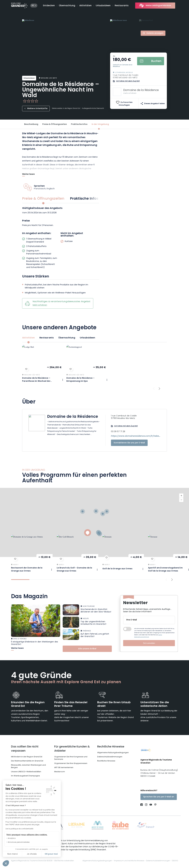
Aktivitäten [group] (28, 338)
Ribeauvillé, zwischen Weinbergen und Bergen (28, 766)
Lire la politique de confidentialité (19, 828)
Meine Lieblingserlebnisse (158, 5)
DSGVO (175, 860)
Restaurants (122, 5)
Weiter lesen (28, 174)
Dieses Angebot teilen (154, 103)
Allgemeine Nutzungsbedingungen (113, 752)
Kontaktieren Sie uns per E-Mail (129, 442)
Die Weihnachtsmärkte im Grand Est (27, 760)
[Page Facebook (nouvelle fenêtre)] (142, 805)
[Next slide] (159, 388)
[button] (5, 863)
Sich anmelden (149, 643)
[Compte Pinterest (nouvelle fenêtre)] (154, 805)
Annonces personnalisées (19, 842)
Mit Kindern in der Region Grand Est (26, 756)
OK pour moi (51, 854)
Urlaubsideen (103, 5)
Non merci (12, 854)
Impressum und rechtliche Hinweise (129, 860)
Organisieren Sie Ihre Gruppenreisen (70, 763)
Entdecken (49, 5)
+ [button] (181, 496)
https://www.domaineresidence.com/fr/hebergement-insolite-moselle (135, 436)
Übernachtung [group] (66, 338)
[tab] (20, 579)
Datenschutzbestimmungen (109, 756)
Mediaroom (59, 771)
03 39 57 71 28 (118, 431)
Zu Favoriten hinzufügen (126, 104)
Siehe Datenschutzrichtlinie (148, 636)
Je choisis (32, 854)
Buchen (156, 61)
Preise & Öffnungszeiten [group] (43, 199)
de (33, 5)
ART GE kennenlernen (63, 767)
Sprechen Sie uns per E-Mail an (158, 796)
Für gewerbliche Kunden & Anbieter (72, 749)
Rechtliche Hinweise (110, 747)
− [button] (181, 500)
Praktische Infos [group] (84, 199)
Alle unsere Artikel (87, 648)
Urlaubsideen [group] (87, 338)
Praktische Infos (79, 124)
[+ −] (94, 522)
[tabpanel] (60, 238)
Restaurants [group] (46, 338)
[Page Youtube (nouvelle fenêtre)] (150, 805)
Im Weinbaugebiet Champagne (25, 775)
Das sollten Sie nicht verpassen (24, 749)
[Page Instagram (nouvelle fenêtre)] (146, 805)
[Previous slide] (154, 388)
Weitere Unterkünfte (37, 108)
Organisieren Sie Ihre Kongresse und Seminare (70, 758)
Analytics (12, 838)
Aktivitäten (85, 5)
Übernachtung (67, 5)
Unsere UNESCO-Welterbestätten (26, 771)
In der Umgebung (100, 124)
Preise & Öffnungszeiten (54, 124)
